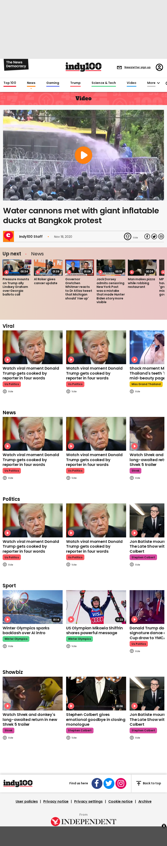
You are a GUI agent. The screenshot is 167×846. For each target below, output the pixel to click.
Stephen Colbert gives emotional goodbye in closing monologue (95, 719)
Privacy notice (55, 801)
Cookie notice (120, 801)
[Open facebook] (97, 783)
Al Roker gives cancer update (45, 281)
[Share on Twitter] (154, 236)
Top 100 (9, 83)
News (31, 83)
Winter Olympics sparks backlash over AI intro (26, 630)
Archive (145, 801)
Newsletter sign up (137, 67)
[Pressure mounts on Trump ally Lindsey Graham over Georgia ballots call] (17, 268)
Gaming (52, 83)
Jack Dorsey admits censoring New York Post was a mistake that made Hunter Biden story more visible (111, 290)
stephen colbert (143, 557)
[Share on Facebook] (147, 236)
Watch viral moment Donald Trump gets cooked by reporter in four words (31, 373)
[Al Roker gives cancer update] (48, 268)
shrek (135, 470)
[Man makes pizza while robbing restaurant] (142, 268)
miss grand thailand (146, 384)
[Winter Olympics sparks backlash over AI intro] (33, 607)
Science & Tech (104, 83)
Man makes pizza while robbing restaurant (141, 283)
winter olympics (16, 639)
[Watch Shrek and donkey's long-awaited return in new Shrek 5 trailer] (33, 693)
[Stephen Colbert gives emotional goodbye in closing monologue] (96, 693)
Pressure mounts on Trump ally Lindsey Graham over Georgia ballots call (16, 287)
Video (131, 83)
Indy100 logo (84, 67)
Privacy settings (88, 801)
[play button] (83, 155)
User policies (27, 801)
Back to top (152, 783)
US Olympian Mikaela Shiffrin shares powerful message (94, 630)
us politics (12, 384)
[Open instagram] (120, 783)
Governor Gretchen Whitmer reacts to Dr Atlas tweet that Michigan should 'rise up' (78, 289)
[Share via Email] (161, 236)
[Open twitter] (109, 783)
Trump (75, 83)
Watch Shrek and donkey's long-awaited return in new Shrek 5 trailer (30, 719)
